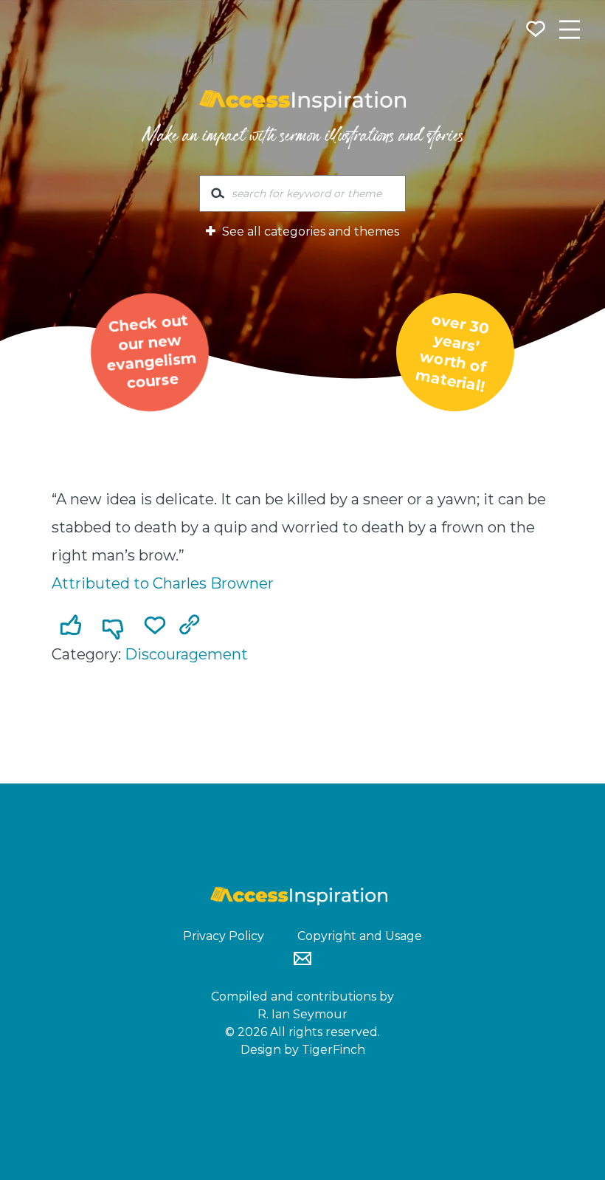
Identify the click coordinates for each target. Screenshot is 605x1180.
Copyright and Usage (359, 936)
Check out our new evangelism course (151, 352)
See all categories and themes (309, 231)
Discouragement (186, 654)
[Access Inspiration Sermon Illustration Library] (302, 101)
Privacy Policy (223, 936)
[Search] (218, 196)
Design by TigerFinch (303, 1050)
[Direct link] (192, 626)
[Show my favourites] (537, 31)
